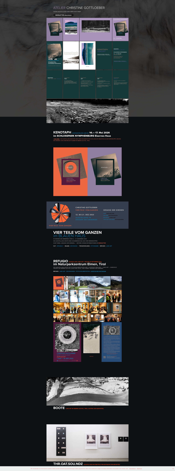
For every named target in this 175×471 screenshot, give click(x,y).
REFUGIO (60, 261)
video (58, 139)
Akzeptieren (132, 468)
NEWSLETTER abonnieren (63, 15)
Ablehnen (139, 468)
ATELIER (59, 7)
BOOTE (59, 407)
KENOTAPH (62, 132)
